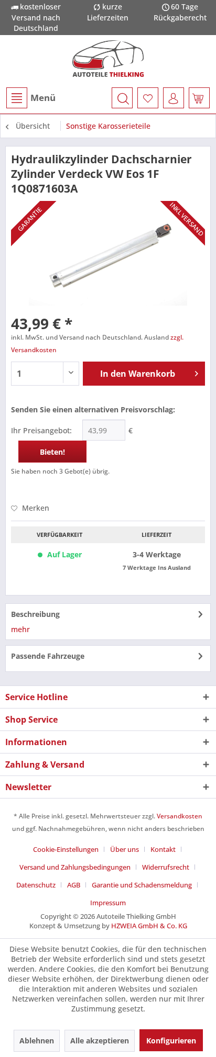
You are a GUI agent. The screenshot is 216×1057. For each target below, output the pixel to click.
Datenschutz (36, 885)
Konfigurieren (171, 1040)
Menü (43, 98)
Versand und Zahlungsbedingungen (75, 867)
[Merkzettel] (147, 97)
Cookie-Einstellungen (66, 849)
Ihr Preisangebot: (41, 430)
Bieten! (52, 452)
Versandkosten (179, 816)
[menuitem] (30, 97)
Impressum (108, 902)
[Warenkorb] (199, 97)
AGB (73, 885)
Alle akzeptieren (99, 1040)
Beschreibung (35, 614)
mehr (20, 629)
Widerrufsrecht (165, 867)
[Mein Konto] (173, 97)
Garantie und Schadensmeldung (142, 885)
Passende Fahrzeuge (47, 656)
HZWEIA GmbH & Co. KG (149, 925)
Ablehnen (36, 1040)
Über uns (124, 849)
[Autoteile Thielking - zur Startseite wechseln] (108, 58)
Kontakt (163, 849)
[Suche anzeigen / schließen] (122, 97)
